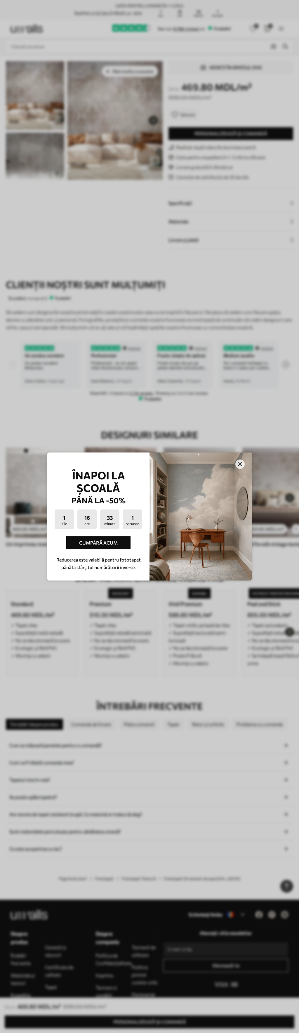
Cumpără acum (98, 542)
